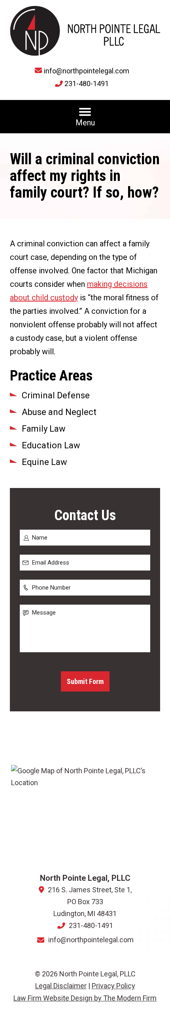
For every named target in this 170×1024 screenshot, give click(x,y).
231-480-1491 (86, 83)
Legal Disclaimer (61, 986)
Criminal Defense (56, 395)
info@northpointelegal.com (86, 71)
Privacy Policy (113, 986)
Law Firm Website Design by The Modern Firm (85, 998)
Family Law (44, 429)
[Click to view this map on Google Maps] (85, 815)
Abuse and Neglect (59, 412)
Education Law (51, 445)
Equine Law (44, 462)
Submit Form (85, 681)
